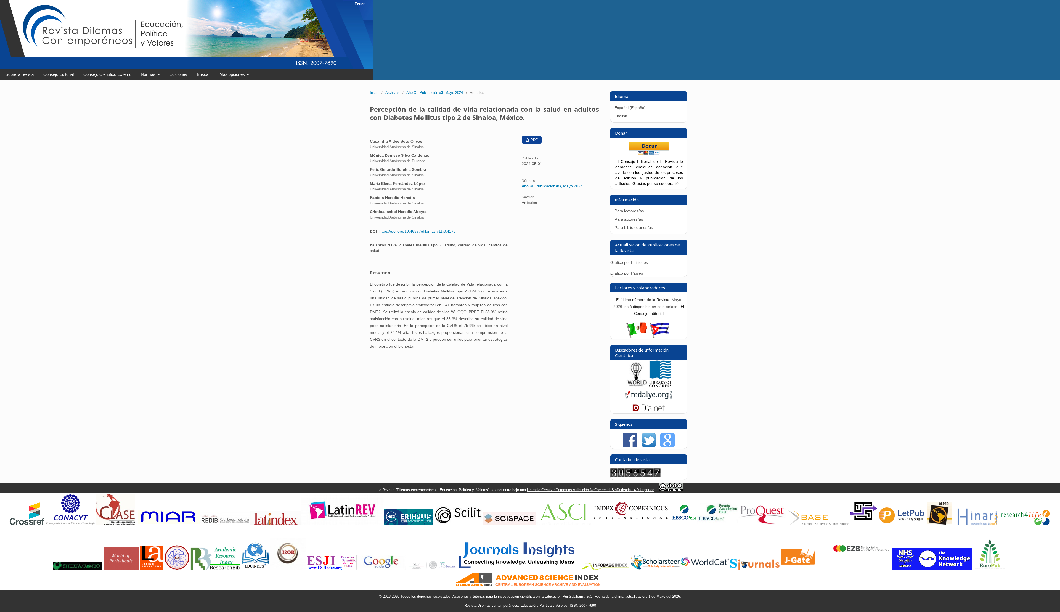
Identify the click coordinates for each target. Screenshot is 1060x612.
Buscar (203, 74)
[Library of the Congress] (660, 386)
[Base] (818, 524)
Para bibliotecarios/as (633, 227)
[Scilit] (458, 524)
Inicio (374, 93)
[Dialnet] (648, 410)
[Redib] (225, 524)
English (620, 116)
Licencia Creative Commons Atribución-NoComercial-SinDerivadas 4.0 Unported (590, 490)
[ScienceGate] (863, 524)
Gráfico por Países (627, 273)
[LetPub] (902, 524)
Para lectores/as (629, 211)
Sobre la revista (20, 74)
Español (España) (630, 107)
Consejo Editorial (58, 74)
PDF (533, 140)
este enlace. (668, 306)
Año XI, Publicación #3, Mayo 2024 (434, 93)
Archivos (392, 93)
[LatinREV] (342, 524)
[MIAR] (168, 524)
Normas (149, 74)
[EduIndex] (255, 568)
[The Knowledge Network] (932, 568)
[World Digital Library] (637, 386)
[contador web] (635, 476)
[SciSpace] (509, 524)
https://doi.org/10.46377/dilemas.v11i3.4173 (417, 231)
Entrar (359, 4)
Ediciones (178, 74)
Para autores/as (628, 219)
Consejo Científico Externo (107, 74)
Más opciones (232, 74)
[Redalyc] (648, 400)
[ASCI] (563, 524)
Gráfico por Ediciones (629, 262)
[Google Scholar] (381, 568)
